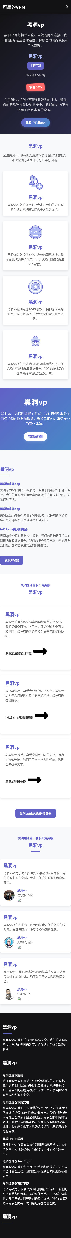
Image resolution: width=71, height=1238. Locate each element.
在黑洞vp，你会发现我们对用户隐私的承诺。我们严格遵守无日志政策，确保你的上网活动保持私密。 (35, 1149)
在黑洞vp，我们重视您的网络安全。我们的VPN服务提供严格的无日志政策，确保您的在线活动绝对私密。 (35, 1044)
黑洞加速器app (36, 122)
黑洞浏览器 (11, 560)
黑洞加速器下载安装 (16, 1102)
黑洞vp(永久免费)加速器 (35, 813)
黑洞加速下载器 (13, 1075)
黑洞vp (10, 1027)
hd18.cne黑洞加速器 (19, 717)
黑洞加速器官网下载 (18, 653)
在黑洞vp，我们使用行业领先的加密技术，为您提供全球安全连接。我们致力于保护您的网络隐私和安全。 (35, 1171)
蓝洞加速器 (35, 436)
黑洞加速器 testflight (17, 1161)
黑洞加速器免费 (15, 781)
